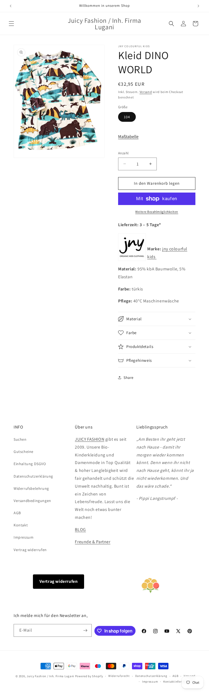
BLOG (80, 529)
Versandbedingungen (32, 500)
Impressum (23, 537)
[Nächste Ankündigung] (198, 6)
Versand (146, 92)
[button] (11, 24)
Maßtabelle (128, 136)
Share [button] (129, 377)
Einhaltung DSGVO (30, 463)
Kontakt (21, 525)
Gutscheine (23, 451)
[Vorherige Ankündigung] (11, 6)
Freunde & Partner (92, 542)
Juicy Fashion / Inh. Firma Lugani (50, 676)
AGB (17, 512)
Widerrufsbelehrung (31, 488)
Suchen (20, 439)
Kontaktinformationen (179, 681)
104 (127, 116)
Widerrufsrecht (119, 676)
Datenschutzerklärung (33, 476)
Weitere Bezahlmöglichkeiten (156, 212)
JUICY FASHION (89, 439)
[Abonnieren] (85, 630)
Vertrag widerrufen (30, 549)
